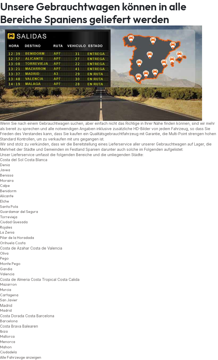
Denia (5, 164)
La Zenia (7, 232)
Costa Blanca (35, 159)
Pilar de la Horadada (17, 237)
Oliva (4, 253)
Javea (5, 170)
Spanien (93, 149)
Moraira (7, 180)
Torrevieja (8, 217)
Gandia (6, 269)
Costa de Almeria (15, 279)
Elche (4, 201)
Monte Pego (10, 263)
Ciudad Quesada (14, 222)
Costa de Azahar (14, 248)
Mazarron (8, 284)
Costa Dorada (12, 316)
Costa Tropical (43, 279)
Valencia (7, 274)
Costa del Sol (11, 159)
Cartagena (9, 295)
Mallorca (7, 336)
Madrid (6, 310)
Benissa (6, 175)
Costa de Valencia (46, 248)
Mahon (6, 347)
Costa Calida (68, 279)
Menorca (7, 341)
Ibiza (4, 331)
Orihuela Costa (13, 243)
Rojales (6, 227)
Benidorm (8, 190)
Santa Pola (9, 206)
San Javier (9, 300)
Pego (4, 258)
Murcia (5, 289)
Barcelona (9, 321)
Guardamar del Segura (19, 211)
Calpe (5, 185)
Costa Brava (10, 326)
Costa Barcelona (39, 316)
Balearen (30, 326)
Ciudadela (8, 352)
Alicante (7, 196)
